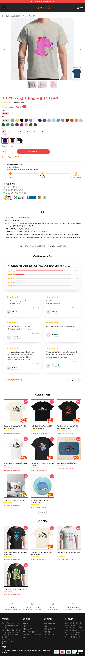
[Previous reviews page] (69, 380)
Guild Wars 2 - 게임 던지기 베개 (14, 500)
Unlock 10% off (4, 647)
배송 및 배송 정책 (49, 623)
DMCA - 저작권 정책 (29, 632)
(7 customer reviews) (17, 103)
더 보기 (42, 512)
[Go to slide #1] (32, 84)
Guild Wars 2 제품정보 (14, 16)
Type (3, 110)
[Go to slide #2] (42, 84)
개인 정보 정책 (28, 629)
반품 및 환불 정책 (49, 629)
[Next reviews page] (79, 380)
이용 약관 (26, 626)
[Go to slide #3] (53, 84)
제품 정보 (26, 623)
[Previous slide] (5, 49)
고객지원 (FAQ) (49, 635)
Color (3, 117)
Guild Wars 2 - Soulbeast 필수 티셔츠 (16, 589)
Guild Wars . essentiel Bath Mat (67, 463)
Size (3, 128)
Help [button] (81, 653)
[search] (78, 8)
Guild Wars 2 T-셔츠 (31, 16)
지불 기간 (47, 626)
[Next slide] (80, 49)
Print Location (6, 135)
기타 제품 (47, 632)
